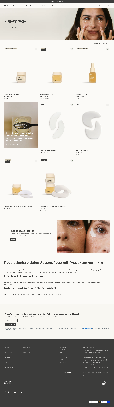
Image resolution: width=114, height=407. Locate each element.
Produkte (37, 5)
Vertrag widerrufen (66, 372)
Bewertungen (7, 359)
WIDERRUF (10, 402)
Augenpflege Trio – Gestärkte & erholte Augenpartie (53, 206)
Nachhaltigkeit (7, 357)
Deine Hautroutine (27, 5)
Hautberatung (45, 5)
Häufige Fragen (63, 347)
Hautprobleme (16, 5)
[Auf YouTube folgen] (15, 392)
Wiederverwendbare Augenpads (48, 150)
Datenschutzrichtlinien (87, 328)
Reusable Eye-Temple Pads (82, 150)
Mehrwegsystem (63, 362)
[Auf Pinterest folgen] (12, 392)
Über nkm (54, 5)
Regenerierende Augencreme (11, 94)
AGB (5, 402)
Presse (6, 369)
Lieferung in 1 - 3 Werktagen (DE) (57, 1)
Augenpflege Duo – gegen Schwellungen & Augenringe (18, 206)
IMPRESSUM (26, 402)
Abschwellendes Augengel (46, 94)
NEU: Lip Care (62, 5)
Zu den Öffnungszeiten (28, 352)
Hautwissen (7, 354)
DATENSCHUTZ (18, 402)
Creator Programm (8, 364)
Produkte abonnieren (64, 357)
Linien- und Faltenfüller (81, 94)
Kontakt (61, 352)
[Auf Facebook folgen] (5, 392)
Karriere (6, 362)
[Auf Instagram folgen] (8, 392)
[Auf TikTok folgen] (18, 392)
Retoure (61, 367)
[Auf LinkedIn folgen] (22, 392)
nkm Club (6, 349)
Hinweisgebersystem (64, 349)
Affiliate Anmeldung (9, 367)
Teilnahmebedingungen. (89, 364)
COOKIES (32, 402)
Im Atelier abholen (63, 359)
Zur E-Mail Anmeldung (10, 324)
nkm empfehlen (8, 352)
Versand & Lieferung (64, 364)
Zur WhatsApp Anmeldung (11, 320)
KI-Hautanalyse (63, 354)
